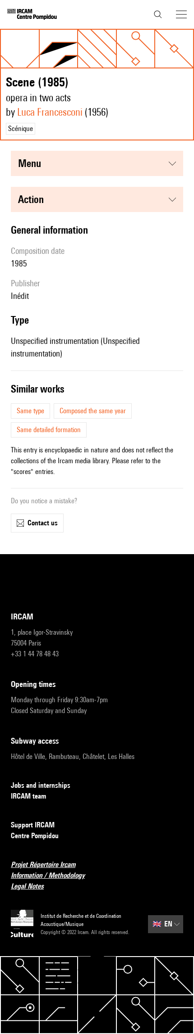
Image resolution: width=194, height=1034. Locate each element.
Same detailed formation (49, 429)
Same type (30, 410)
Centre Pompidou (35, 835)
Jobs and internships (40, 785)
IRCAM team (28, 796)
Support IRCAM (33, 825)
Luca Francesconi (50, 112)
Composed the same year (93, 410)
